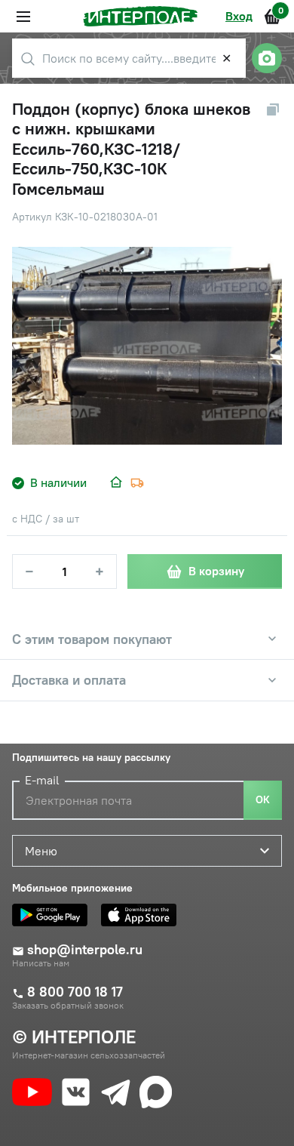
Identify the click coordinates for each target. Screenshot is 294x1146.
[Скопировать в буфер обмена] (273, 109)
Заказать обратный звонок (68, 1005)
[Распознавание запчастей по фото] (267, 58)
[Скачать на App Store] (142, 915)
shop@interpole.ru (84, 949)
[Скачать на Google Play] (53, 915)
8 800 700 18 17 (75, 992)
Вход (239, 15)
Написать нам (40, 963)
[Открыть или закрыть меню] (23, 16)
